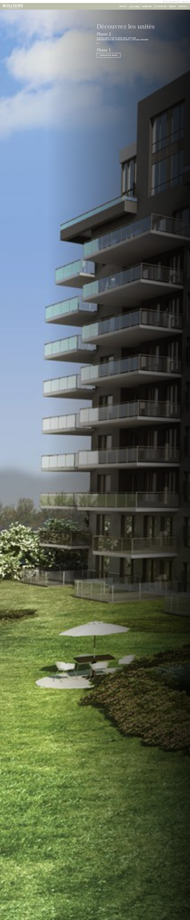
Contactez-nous (109, 55)
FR (187, 1)
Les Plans (134, 6)
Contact (182, 6)
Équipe (172, 6)
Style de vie (160, 6)
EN (183, 1)
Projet (123, 6)
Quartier (146, 6)
